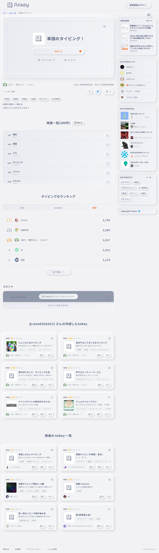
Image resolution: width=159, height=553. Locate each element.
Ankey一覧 (12, 13)
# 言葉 (33, 99)
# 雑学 (143, 193)
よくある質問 (52, 549)
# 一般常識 (143, 188)
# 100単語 (56, 99)
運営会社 (6, 549)
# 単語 (6, 99)
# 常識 (24, 99)
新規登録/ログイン (138, 4)
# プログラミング (128, 188)
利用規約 (18, 549)
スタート (58, 51)
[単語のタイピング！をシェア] (98, 92)
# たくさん (43, 99)
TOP (4, 13)
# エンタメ (125, 199)
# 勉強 (15, 99)
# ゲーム (133, 193)
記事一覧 (149, 21)
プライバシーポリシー (34, 549)
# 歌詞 (123, 193)
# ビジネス (125, 182)
